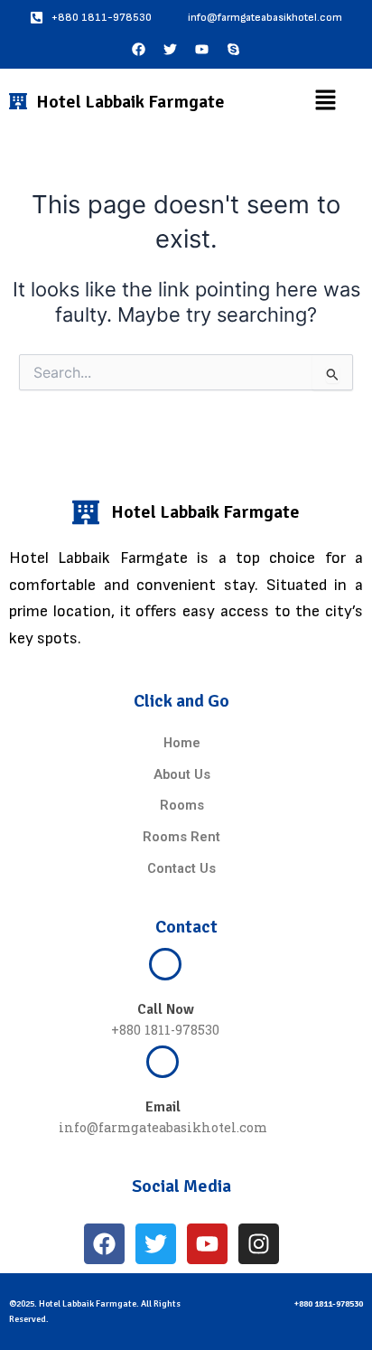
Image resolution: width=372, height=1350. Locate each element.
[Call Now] (165, 964)
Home (181, 743)
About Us (181, 774)
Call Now (165, 1009)
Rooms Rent (181, 837)
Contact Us (181, 868)
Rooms (182, 805)
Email (163, 1107)
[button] (325, 101)
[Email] (162, 1061)
